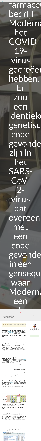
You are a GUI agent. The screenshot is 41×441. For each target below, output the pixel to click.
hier (18, 360)
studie (4, 341)
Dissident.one (9, 331)
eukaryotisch (11, 382)
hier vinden (24, 359)
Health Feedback (11, 332)
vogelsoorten (4, 419)
